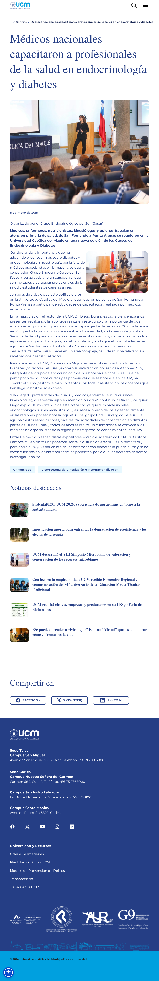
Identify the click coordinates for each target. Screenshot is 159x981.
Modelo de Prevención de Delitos (37, 871)
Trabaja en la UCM (24, 887)
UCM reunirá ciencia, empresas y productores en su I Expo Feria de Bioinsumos (87, 607)
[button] (79, 514)
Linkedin (114, 700)
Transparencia (21, 879)
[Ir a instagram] (57, 826)
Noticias (21, 21)
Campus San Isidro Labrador (34, 792)
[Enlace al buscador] (134, 5)
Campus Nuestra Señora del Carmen (41, 777)
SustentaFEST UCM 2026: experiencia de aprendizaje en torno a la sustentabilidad (86, 506)
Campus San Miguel (27, 755)
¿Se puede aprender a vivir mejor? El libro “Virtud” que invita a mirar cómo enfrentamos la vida (89, 632)
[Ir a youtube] (42, 826)
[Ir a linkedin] (72, 826)
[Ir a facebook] (12, 826)
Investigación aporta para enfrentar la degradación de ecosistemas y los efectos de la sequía (89, 531)
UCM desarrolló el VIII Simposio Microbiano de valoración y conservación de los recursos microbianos (81, 557)
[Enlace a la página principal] (20, 5)
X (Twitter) (72, 700)
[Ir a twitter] (27, 826)
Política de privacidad (73, 959)
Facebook (31, 700)
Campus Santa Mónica (29, 808)
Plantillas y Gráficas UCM (30, 862)
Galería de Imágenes (27, 854)
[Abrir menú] (145, 5)
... (11, 21)
